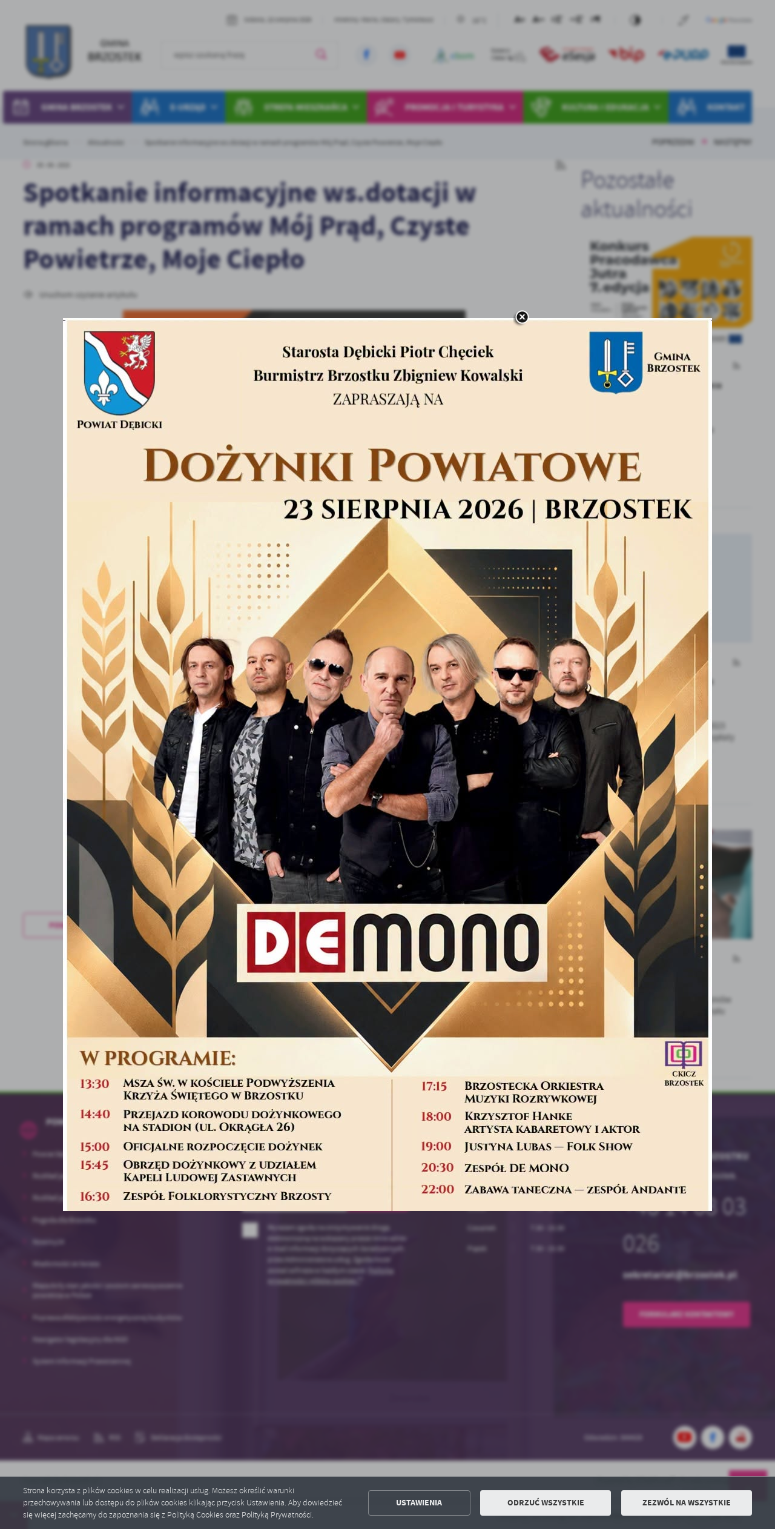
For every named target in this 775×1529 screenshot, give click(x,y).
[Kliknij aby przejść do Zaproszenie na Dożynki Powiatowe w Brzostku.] (387, 764)
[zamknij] (522, 318)
